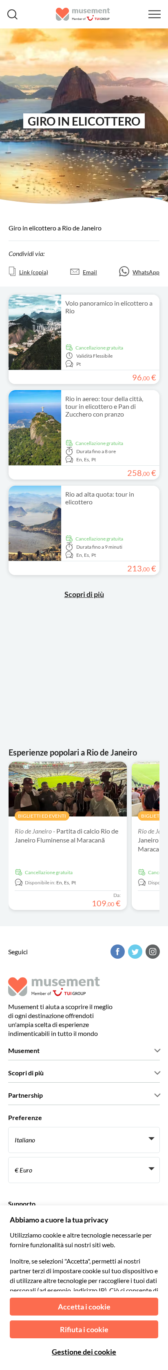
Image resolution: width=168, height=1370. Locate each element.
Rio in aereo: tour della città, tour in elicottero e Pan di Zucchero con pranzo (104, 406)
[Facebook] (116, 951)
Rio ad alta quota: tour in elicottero (99, 498)
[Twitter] (134, 951)
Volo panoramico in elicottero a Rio (109, 307)
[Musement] (83, 14)
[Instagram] (152, 951)
